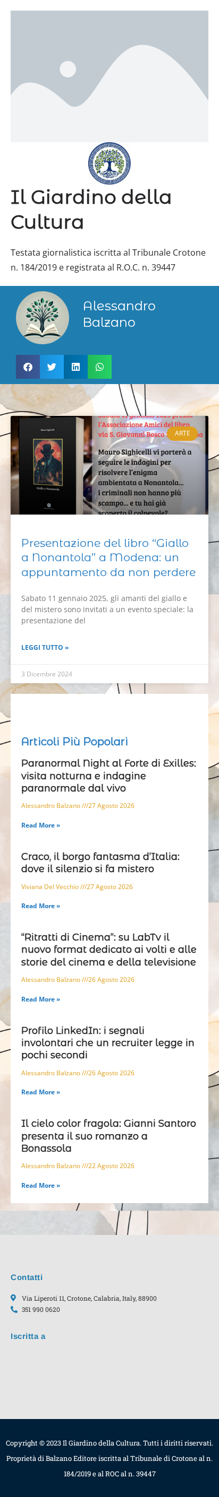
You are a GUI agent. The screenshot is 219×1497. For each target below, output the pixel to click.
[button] (28, 367)
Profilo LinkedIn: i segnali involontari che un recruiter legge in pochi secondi (108, 1043)
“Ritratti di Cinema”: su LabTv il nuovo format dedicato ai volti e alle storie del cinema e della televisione (109, 950)
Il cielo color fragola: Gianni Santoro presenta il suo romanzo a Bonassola (108, 1136)
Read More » (40, 825)
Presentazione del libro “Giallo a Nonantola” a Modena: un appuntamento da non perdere (108, 557)
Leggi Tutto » (45, 647)
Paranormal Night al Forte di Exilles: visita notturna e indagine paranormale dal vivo (108, 776)
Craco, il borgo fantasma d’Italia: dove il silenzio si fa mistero (100, 863)
